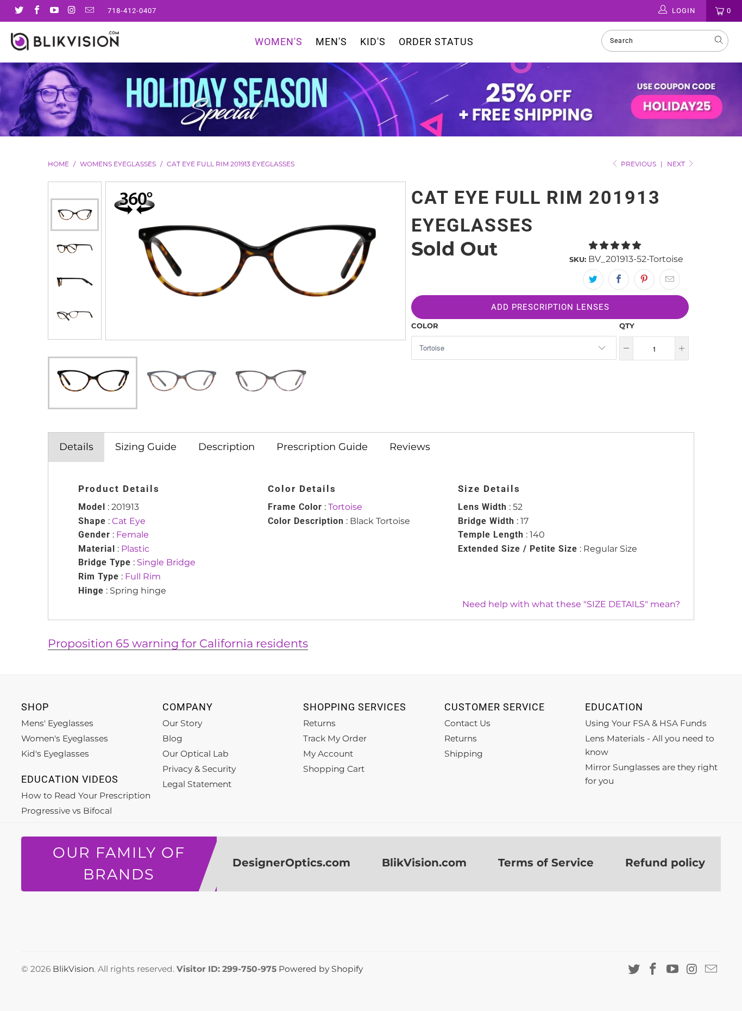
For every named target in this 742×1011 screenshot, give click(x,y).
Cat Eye (129, 521)
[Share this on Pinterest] (644, 279)
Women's (279, 41)
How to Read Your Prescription (85, 795)
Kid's (373, 41)
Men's (331, 41)
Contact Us (467, 723)
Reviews (409, 447)
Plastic (135, 549)
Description (226, 447)
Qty (626, 325)
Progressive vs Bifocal (66, 811)
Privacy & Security (199, 769)
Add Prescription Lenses (550, 307)
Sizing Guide (146, 447)
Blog (172, 738)
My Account (328, 753)
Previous (74, 190)
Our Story (182, 723)
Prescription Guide (322, 447)
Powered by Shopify (321, 969)
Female (132, 534)
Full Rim (143, 576)
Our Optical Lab (195, 753)
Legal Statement (196, 784)
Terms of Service (546, 862)
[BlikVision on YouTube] (54, 11)
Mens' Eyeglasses (57, 723)
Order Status (436, 41)
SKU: (577, 259)
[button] (615, 245)
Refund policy (665, 862)
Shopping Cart (333, 769)
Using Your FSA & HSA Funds (646, 723)
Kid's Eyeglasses (55, 753)
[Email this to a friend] (669, 279)
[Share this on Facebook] (618, 279)
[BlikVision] (65, 41)
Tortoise (345, 507)
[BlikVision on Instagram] (71, 11)
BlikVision (73, 969)
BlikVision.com (424, 862)
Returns (319, 723)
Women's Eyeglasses (64, 738)
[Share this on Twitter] (593, 279)
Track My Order (335, 738)
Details (76, 447)
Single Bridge (166, 562)
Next (677, 164)
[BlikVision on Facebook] (36, 11)
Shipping (463, 753)
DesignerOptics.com (291, 862)
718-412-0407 (132, 11)
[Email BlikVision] (89, 11)
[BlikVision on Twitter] (18, 11)
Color (424, 325)
